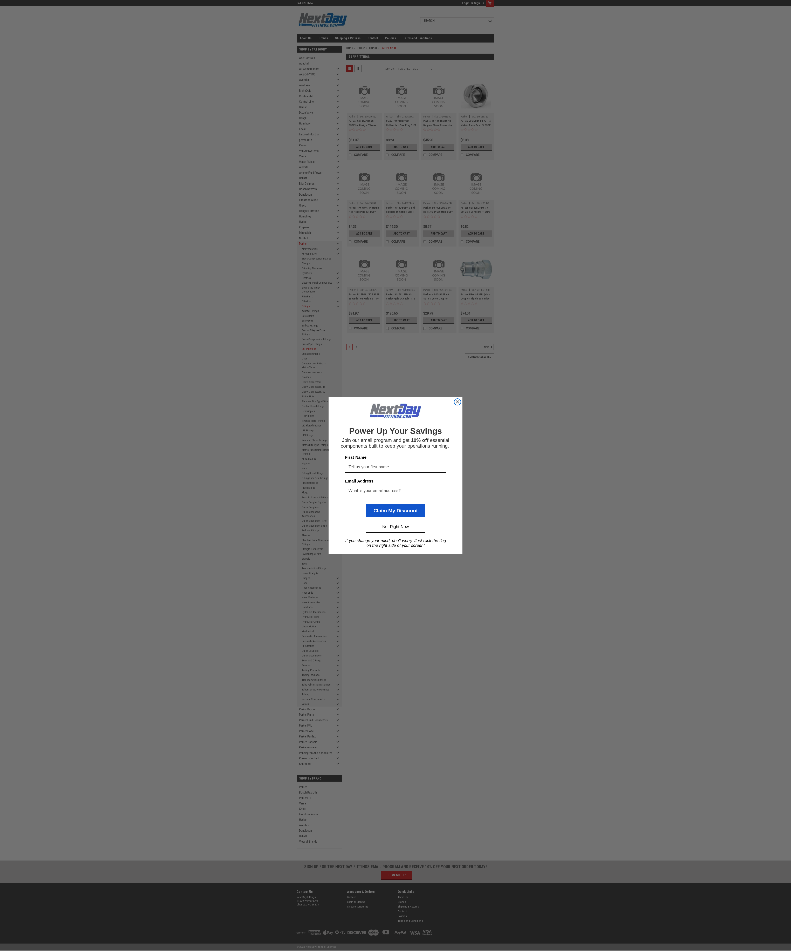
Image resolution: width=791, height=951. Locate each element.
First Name (355, 457)
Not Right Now (395, 526)
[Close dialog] (457, 402)
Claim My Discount (395, 510)
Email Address (359, 481)
